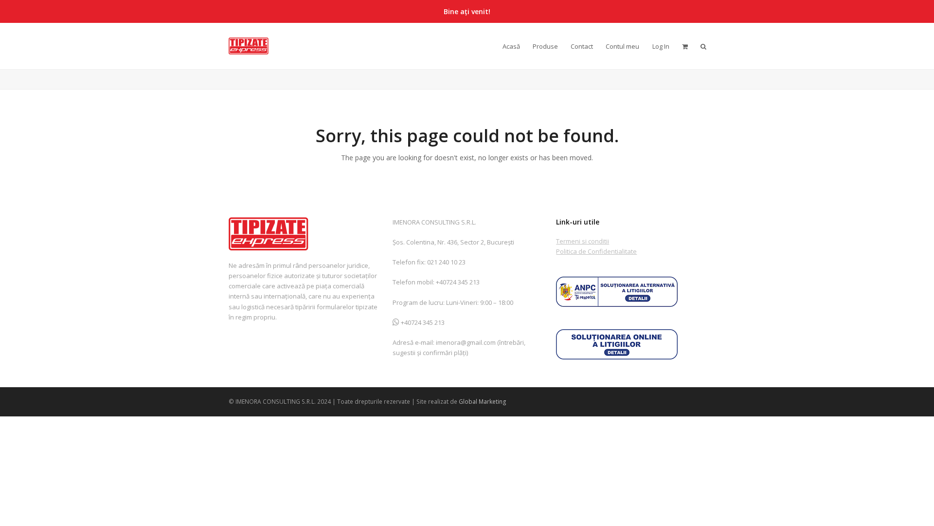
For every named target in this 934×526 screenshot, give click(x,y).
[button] (703, 46)
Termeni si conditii (582, 241)
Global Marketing (482, 401)
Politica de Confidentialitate (596, 251)
